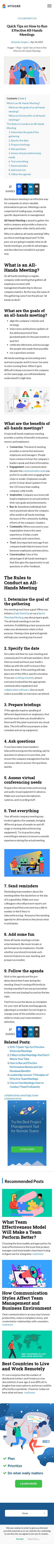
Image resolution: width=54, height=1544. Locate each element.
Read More (37, 1253)
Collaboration (27, 18)
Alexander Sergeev (20, 42)
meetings (25, 1095)
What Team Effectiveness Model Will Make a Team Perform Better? (24, 1229)
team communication (21, 1097)
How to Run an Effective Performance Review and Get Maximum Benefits (26, 1066)
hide (22, 98)
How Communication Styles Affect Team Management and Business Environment (26, 1300)
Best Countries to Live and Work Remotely (25, 1366)
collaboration (12, 1095)
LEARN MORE (28, 1483)
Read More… (34, 1538)
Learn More (27, 1149)
